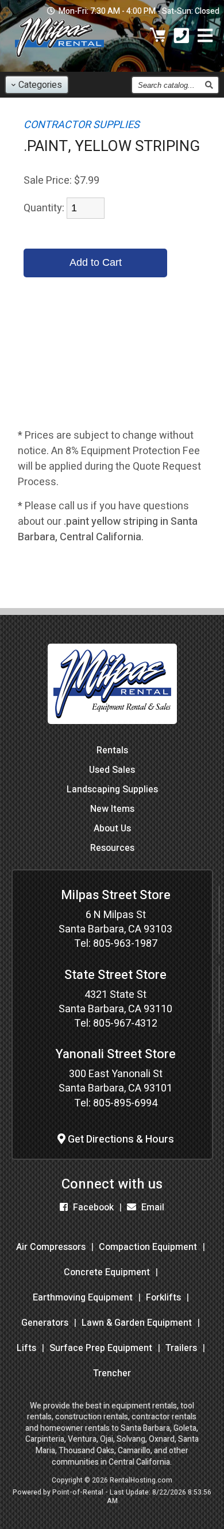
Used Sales (112, 770)
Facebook (92, 1207)
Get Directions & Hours (119, 1139)
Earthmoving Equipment (83, 1298)
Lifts (26, 1348)
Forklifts (163, 1298)
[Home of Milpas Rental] (112, 732)
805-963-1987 (125, 943)
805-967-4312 (125, 1023)
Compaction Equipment (148, 1247)
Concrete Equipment (107, 1272)
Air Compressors (51, 1247)
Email (151, 1207)
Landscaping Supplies (112, 789)
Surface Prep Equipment (100, 1348)
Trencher (112, 1373)
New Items (112, 809)
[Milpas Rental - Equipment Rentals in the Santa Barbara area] (59, 60)
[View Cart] (158, 37)
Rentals (112, 750)
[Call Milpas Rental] (181, 37)
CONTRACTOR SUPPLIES (82, 125)
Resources (112, 848)
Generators (44, 1323)
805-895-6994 (125, 1103)
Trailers (181, 1348)
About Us (112, 828)
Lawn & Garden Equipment (137, 1323)
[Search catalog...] (208, 85)
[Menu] (205, 37)
